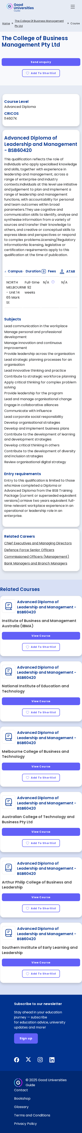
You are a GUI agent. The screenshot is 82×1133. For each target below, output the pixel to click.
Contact (21, 1090)
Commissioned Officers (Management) (36, 556)
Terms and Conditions (32, 1115)
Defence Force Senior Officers (29, 550)
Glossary (21, 1106)
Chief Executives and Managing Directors (38, 543)
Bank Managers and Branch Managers (35, 563)
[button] (72, 7)
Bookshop (22, 1098)
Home (6, 23)
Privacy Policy (25, 1123)
